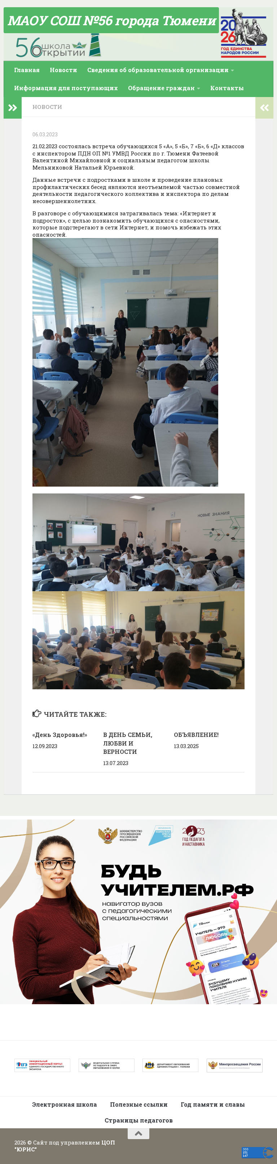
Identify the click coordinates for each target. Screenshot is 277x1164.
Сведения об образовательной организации (158, 70)
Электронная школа (64, 1104)
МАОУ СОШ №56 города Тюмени (111, 20)
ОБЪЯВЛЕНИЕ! (196, 734)
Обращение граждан (161, 88)
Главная (27, 70)
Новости (63, 70)
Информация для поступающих (66, 88)
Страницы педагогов (139, 1120)
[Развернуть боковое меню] (13, 108)
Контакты (227, 88)
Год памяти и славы (213, 1104)
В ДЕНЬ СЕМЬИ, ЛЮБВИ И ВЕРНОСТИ (127, 743)
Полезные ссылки (139, 1104)
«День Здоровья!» (59, 734)
